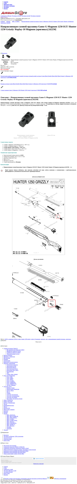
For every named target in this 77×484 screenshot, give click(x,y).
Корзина (6, 474)
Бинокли (6, 411)
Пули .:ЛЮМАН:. (11, 382)
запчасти (43, 339)
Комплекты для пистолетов (11, 362)
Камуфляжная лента (9, 405)
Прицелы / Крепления (9, 363)
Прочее (8, 21)
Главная (6, 1)
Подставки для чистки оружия (14, 398)
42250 (6, 339)
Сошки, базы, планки (12, 374)
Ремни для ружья (8, 401)
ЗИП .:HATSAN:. (11, 415)
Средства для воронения (13, 396)
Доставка (6, 7)
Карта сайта (7, 440)
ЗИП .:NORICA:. (11, 424)
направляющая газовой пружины (56, 339)
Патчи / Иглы (10, 390)
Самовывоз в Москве (6, 16)
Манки (5, 406)
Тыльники (9, 428)
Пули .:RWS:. (10, 379)
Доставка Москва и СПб (10, 470)
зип (47, 339)
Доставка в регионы (9, 6)
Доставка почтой (26, 16)
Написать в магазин (38, 463)
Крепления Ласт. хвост (12, 370)
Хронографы (7, 360)
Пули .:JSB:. (10, 377)
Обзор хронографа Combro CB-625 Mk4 (14, 453)
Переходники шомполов (13, 389)
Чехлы (5, 404)
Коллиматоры (10, 371)
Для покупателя (8, 437)
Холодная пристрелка (12, 369)
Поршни (6, 359)
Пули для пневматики (9, 375)
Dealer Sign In (4, 17)
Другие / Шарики (11, 385)
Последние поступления (10, 445)
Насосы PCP (7, 408)
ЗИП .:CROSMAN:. (12, 423)
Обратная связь (8, 4)
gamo (19, 339)
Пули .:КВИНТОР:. (12, 383)
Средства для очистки (12, 394)
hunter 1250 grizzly (26, 339)
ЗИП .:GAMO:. (16, 21)
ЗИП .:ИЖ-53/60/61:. (12, 417)
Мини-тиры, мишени (9, 409)
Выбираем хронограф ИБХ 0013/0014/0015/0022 (16, 451)
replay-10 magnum (35, 339)
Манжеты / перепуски (9, 356)
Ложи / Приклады (8, 400)
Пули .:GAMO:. (11, 381)
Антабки (9, 427)
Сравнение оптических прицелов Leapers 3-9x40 (16, 448)
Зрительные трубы (11, 366)
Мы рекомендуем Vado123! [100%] (15, 350)
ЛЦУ (8, 373)
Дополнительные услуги (13, 354)
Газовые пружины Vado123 (11, 348)
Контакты (6, 435)
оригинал (68, 339)
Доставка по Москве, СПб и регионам (13, 436)
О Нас (5, 3)
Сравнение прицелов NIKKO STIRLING (14, 447)
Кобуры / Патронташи (9, 402)
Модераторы (7, 358)
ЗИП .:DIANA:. (11, 421)
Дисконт (6, 430)
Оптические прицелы (12, 364)
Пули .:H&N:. (10, 378)
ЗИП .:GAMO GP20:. (12, 420)
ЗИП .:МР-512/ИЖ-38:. (12, 416)
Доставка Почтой (8, 472)
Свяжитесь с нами (8, 469)
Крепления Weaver (11, 367)
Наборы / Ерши (11, 387)
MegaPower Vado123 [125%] (14, 351)
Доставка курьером (35, 16)
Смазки (8, 393)
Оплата (6, 8)
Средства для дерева (12, 397)
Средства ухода (8, 386)
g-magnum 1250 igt (13, 339)
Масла (8, 392)
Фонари (6, 412)
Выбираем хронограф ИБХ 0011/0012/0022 (15, 452)
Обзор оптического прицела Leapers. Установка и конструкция (20, 449)
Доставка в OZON (16, 16)
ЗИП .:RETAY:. (10, 425)
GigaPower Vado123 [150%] (13, 352)
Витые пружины (8, 355)
